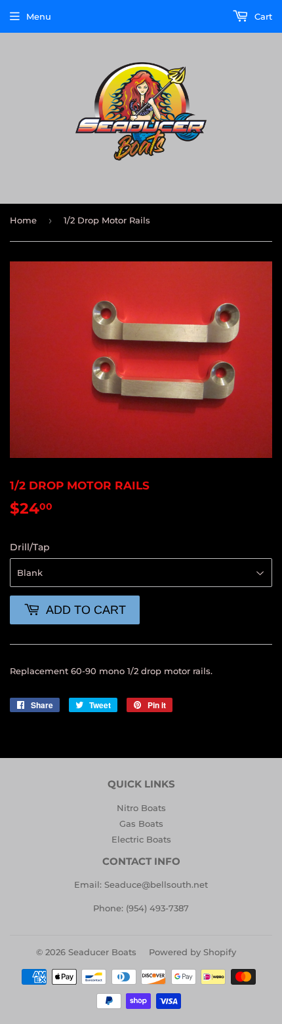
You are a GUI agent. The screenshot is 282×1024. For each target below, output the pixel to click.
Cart (262, 16)
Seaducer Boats (102, 952)
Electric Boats (141, 839)
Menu (38, 16)
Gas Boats (141, 823)
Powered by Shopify (192, 952)
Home (23, 220)
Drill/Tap (30, 547)
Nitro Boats (141, 808)
